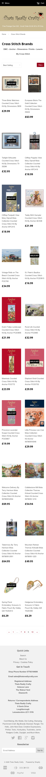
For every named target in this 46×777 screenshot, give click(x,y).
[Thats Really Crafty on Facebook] (20, 738)
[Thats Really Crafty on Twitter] (13, 738)
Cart (42, 3)
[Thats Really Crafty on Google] (26, 738)
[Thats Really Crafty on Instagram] (33, 738)
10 (32, 632)
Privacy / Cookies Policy (23, 662)
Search (23, 655)
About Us (23, 659)
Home (4, 34)
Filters (40, 65)
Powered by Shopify (33, 762)
